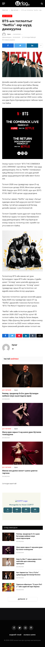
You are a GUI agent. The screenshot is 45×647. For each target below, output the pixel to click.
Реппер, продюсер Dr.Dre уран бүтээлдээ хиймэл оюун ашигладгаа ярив (28, 536)
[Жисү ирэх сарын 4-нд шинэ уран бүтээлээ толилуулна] (22, 414)
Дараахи (21, 599)
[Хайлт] (42, 3)
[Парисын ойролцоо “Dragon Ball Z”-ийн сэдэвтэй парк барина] (8, 587)
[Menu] (3, 3)
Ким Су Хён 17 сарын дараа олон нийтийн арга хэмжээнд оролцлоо (28, 561)
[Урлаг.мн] (22, 3)
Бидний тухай (15, 635)
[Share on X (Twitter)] (20, 45)
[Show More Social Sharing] (41, 45)
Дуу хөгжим (7, 16)
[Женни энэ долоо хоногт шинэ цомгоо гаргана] (22, 453)
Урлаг (9, 34)
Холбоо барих (30, 635)
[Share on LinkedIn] (32, 45)
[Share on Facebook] (8, 45)
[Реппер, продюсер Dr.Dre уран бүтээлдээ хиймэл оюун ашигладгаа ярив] (22, 375)
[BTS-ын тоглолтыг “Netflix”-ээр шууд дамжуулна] (22, 63)
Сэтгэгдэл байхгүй (30, 37)
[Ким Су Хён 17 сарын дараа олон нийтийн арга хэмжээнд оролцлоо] (8, 562)
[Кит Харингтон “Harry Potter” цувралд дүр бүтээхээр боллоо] (8, 575)
